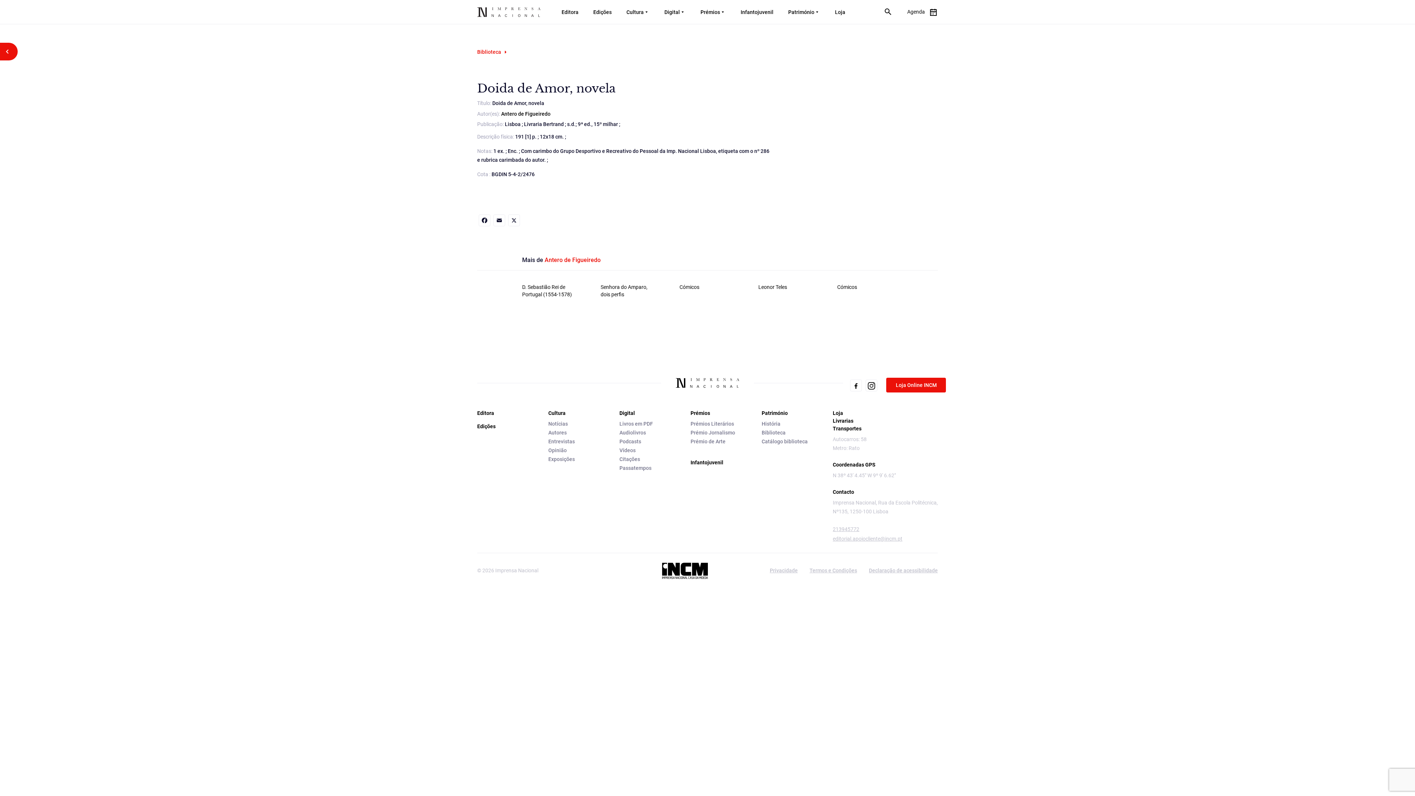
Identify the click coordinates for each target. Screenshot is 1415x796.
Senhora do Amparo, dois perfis (624, 290)
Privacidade (784, 570)
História (771, 424)
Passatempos (635, 468)
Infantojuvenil (757, 12)
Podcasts (630, 441)
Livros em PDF (636, 424)
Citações (629, 459)
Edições (602, 12)
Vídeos (627, 450)
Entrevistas (561, 441)
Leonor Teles (772, 287)
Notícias (558, 424)
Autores (557, 433)
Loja (840, 12)
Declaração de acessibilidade (903, 570)
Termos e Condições (833, 570)
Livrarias (843, 421)
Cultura (635, 12)
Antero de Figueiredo (526, 114)
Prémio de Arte (708, 441)
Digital (672, 12)
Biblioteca (489, 52)
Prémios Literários (712, 424)
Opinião (557, 450)
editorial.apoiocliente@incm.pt (867, 539)
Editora (570, 12)
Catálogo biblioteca (785, 441)
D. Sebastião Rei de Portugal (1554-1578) (547, 290)
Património (801, 12)
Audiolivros (632, 433)
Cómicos (689, 287)
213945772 (846, 529)
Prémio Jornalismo (713, 433)
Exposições (561, 459)
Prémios (710, 12)
